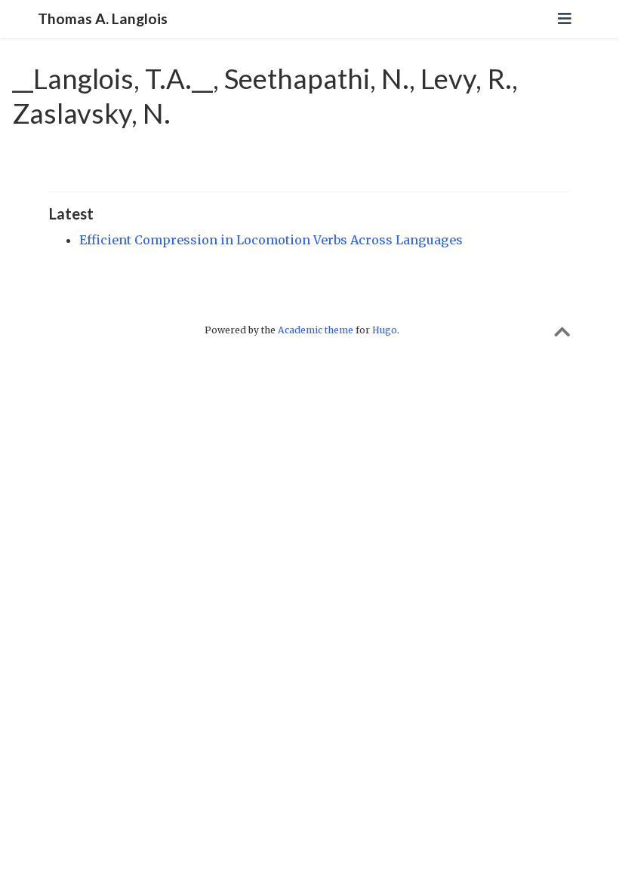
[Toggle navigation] (564, 18)
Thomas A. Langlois (103, 18)
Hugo (384, 330)
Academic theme (315, 330)
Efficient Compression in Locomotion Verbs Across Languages (271, 239)
